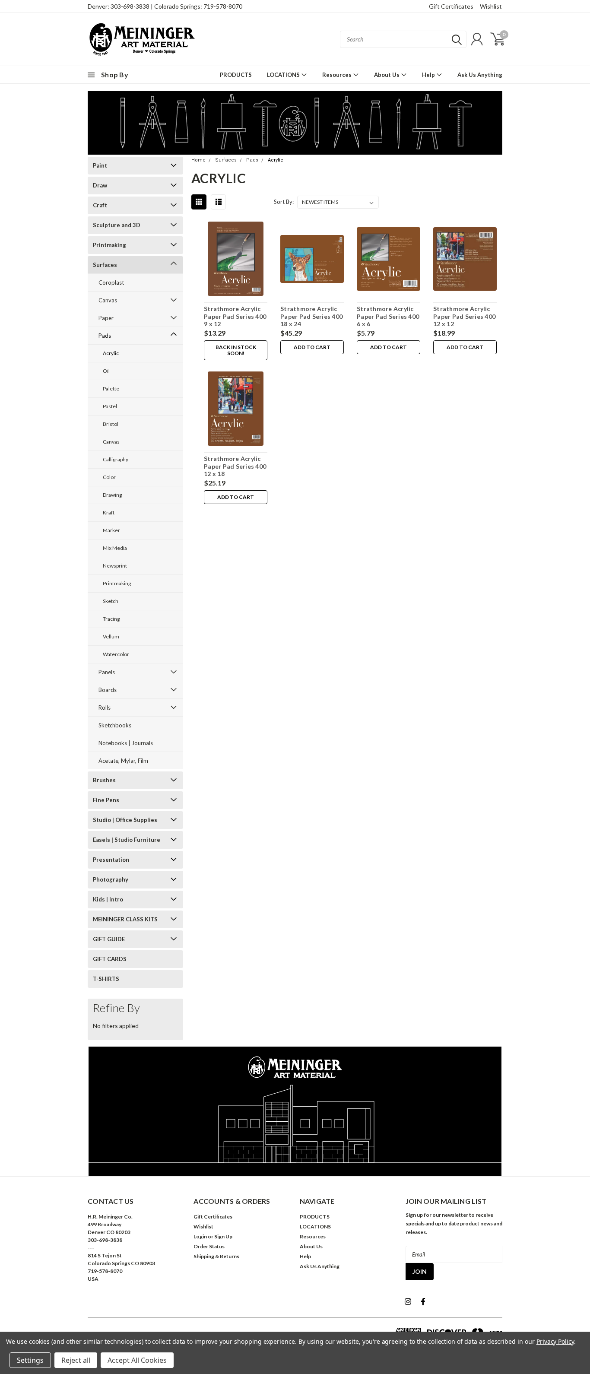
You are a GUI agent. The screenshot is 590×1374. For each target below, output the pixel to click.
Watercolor (116, 654)
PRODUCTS (236, 74)
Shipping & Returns (216, 1256)
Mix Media (115, 548)
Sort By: (284, 201)
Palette (111, 388)
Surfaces (105, 264)
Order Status (209, 1246)
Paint (100, 165)
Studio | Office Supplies (125, 819)
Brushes (104, 780)
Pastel (110, 406)
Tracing (111, 619)
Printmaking (109, 244)
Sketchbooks (114, 725)
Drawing (112, 495)
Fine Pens (106, 799)
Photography (110, 879)
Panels (106, 672)
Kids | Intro (108, 899)
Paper (106, 317)
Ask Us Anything (479, 74)
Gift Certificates (451, 6)
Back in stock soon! (236, 350)
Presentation (111, 859)
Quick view (235, 260)
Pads (104, 335)
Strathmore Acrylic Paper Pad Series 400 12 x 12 (464, 316)
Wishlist (491, 6)
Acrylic (111, 353)
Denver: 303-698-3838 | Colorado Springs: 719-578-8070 (165, 6)
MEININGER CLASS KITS (125, 919)
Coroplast (111, 282)
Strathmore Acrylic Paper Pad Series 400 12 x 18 (235, 466)
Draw (100, 185)
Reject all (75, 1360)
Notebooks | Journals (125, 742)
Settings (30, 1360)
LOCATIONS (284, 74)
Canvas (107, 300)
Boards (107, 689)
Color (109, 477)
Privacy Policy (555, 1341)
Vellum (111, 636)
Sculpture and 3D (116, 225)
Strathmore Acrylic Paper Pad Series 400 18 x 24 (311, 316)
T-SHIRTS (106, 978)
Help (429, 74)
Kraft (108, 512)
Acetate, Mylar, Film (123, 760)
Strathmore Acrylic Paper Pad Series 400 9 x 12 (235, 316)
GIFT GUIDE (109, 939)
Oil (106, 371)
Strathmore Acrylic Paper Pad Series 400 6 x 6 (388, 316)
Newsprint (115, 565)
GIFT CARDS (110, 958)
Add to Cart (312, 347)
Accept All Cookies (137, 1360)
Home (198, 160)
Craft (100, 205)
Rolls (104, 707)
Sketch (110, 601)
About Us (387, 74)
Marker (111, 530)
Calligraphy (115, 459)
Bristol (110, 424)
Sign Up (223, 1236)
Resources (337, 74)
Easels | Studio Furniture (126, 839)
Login (200, 1236)
